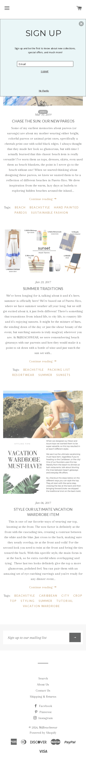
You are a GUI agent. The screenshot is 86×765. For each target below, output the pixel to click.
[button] (81, 23)
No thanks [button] (44, 90)
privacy (43, 112)
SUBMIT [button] (45, 71)
